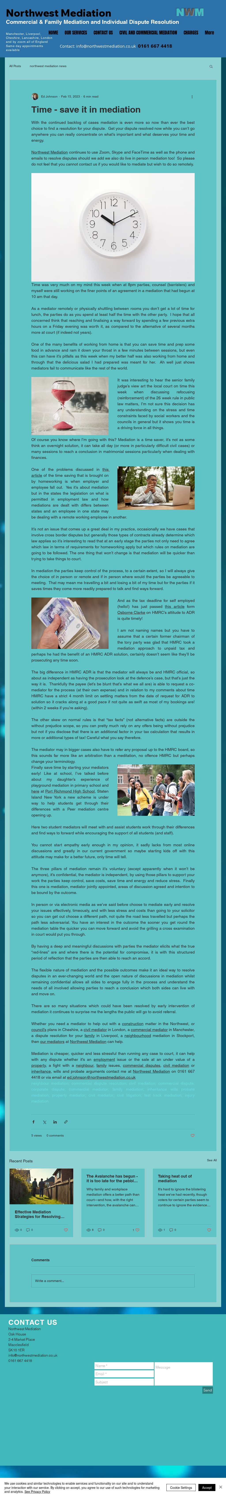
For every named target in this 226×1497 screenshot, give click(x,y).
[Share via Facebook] (33, 1122)
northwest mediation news (48, 66)
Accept (207, 1487)
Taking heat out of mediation (175, 1178)
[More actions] (192, 96)
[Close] (220, 1487)
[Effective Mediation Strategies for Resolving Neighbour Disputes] (41, 1186)
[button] (211, 66)
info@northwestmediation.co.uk (106, 46)
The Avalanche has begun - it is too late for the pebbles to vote (112, 1178)
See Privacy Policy (37, 1491)
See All (212, 1160)
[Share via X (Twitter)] (44, 1122)
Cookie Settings (181, 1487)
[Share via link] (66, 1122)
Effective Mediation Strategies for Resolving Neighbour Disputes (37, 1214)
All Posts (15, 66)
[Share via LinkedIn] (55, 1122)
